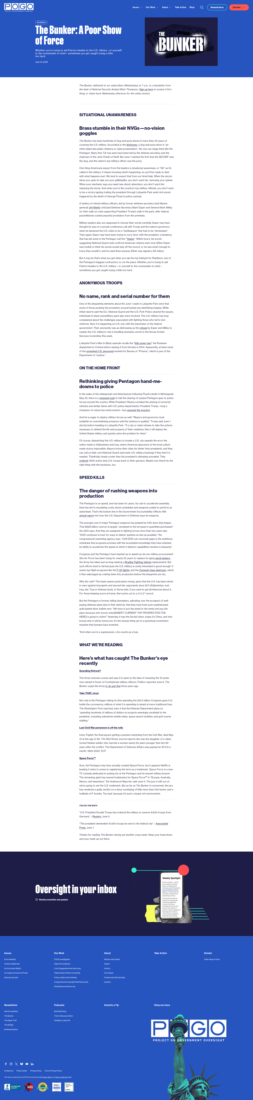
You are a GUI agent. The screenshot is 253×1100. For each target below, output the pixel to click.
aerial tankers (162, 558)
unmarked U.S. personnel (100, 351)
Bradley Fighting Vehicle (138, 562)
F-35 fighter (123, 570)
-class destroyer (152, 570)
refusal (143, 327)
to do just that (113, 686)
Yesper (130, 238)
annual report (86, 515)
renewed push (107, 398)
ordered (83, 460)
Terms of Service (61, 1077)
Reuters (97, 816)
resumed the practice (138, 410)
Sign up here (146, 89)
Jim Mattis (94, 207)
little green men (143, 343)
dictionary (131, 144)
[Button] (202, 7)
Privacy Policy (47, 1077)
